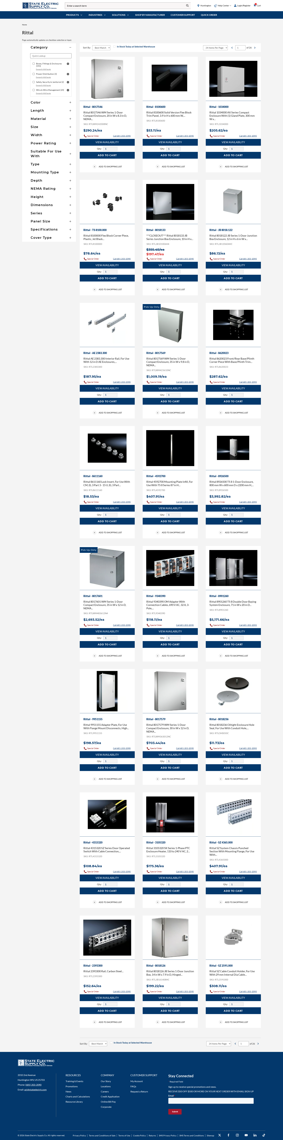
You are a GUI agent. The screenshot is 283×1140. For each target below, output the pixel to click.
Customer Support (183, 14)
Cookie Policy (139, 1135)
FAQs (133, 1086)
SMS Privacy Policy (167, 1135)
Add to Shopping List (108, 166)
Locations (106, 1086)
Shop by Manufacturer (150, 14)
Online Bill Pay (108, 1101)
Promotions (72, 1086)
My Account (136, 1081)
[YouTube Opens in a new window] (246, 1135)
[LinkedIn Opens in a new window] (255, 1135)
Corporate (106, 1106)
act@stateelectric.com (35, 1089)
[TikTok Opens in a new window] (263, 1135)
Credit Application (110, 1096)
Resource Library (74, 1101)
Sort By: (87, 47)
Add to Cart (107, 155)
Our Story (106, 1081)
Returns (152, 1135)
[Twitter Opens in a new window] (219, 1135)
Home (24, 25)
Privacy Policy (79, 1135)
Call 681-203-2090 (122, 136)
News (68, 1091)
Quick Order (209, 14)
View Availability (107, 142)
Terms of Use (124, 1135)
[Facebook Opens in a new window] (228, 1135)
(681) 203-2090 (33, 1084)
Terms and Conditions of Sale (102, 1135)
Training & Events (74, 1081)
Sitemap (210, 1135)
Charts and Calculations (78, 1096)
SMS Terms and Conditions (191, 1135)
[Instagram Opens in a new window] (237, 1135)
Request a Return (139, 1091)
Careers (105, 1091)
